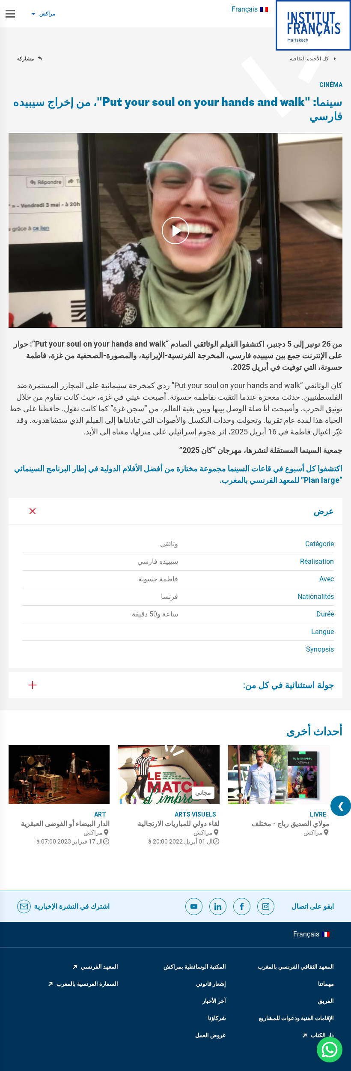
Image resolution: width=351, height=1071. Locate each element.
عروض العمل (210, 1035)
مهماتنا (326, 984)
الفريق (326, 1001)
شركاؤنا (217, 1018)
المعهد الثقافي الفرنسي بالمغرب (296, 966)
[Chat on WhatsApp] (329, 1049)
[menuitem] (249, 9)
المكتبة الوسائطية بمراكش (195, 966)
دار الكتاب (322, 1035)
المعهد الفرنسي (99, 966)
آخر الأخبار (214, 1001)
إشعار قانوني (211, 984)
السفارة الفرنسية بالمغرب (87, 984)
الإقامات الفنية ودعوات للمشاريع (296, 1018)
